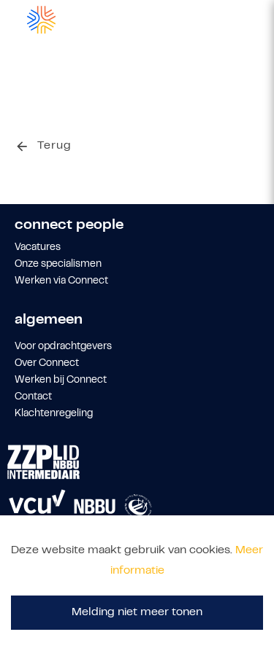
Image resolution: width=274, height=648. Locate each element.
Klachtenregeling (54, 414)
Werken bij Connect (61, 380)
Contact (33, 397)
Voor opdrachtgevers (63, 347)
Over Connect (47, 363)
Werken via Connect (61, 281)
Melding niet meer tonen (137, 612)
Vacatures (38, 247)
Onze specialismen (58, 264)
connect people (69, 225)
